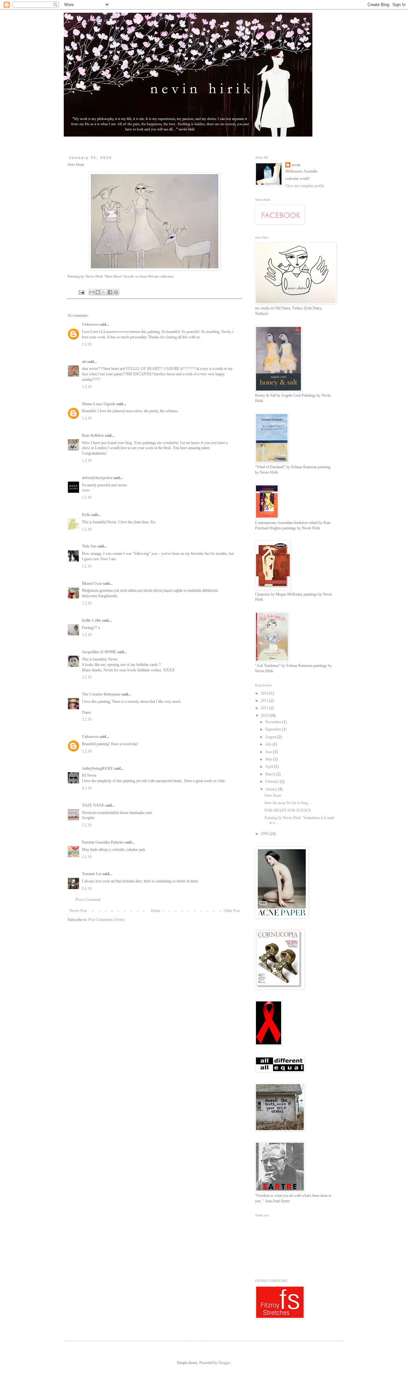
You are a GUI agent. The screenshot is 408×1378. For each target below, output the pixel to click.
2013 (265, 700)
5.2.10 (86, 825)
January (271, 789)
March (270, 774)
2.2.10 (86, 634)
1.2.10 (86, 344)
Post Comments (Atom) (106, 919)
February (272, 781)
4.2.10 (86, 788)
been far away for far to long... (287, 803)
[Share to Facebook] (110, 292)
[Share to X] (104, 292)
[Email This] (92, 292)
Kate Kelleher (93, 435)
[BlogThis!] (98, 292)
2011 (265, 708)
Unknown (90, 324)
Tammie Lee (92, 874)
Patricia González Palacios (103, 842)
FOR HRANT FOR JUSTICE (288, 810)
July (269, 744)
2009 (265, 833)
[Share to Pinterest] (116, 292)
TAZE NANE (93, 805)
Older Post (232, 910)
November (273, 722)
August (271, 737)
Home (155, 910)
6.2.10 (86, 888)
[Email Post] (81, 291)
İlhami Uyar (92, 583)
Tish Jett (89, 546)
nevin (296, 165)
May (269, 759)
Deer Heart (273, 795)
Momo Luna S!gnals (98, 404)
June (269, 752)
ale (84, 361)
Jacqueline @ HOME (99, 652)
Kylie (86, 514)
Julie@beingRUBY (97, 768)
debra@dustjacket (97, 478)
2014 (265, 693)
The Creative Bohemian (101, 694)
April (269, 766)
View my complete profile (304, 186)
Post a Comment (88, 899)
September (273, 729)
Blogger (224, 1362)
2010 (265, 715)
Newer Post (78, 910)
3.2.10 (86, 719)
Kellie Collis (91, 620)
